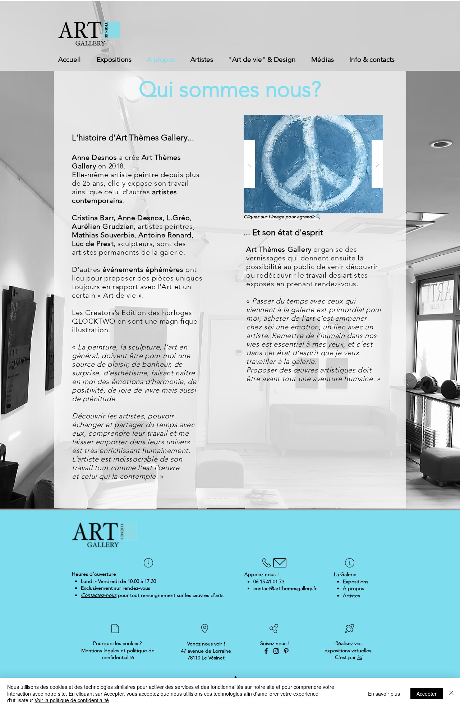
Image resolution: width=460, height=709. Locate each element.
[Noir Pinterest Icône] (286, 651)
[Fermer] (451, 693)
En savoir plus (384, 693)
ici (359, 657)
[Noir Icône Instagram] (276, 651)
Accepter (427, 693)
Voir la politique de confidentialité (71, 700)
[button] (313, 164)
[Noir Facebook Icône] (266, 651)
